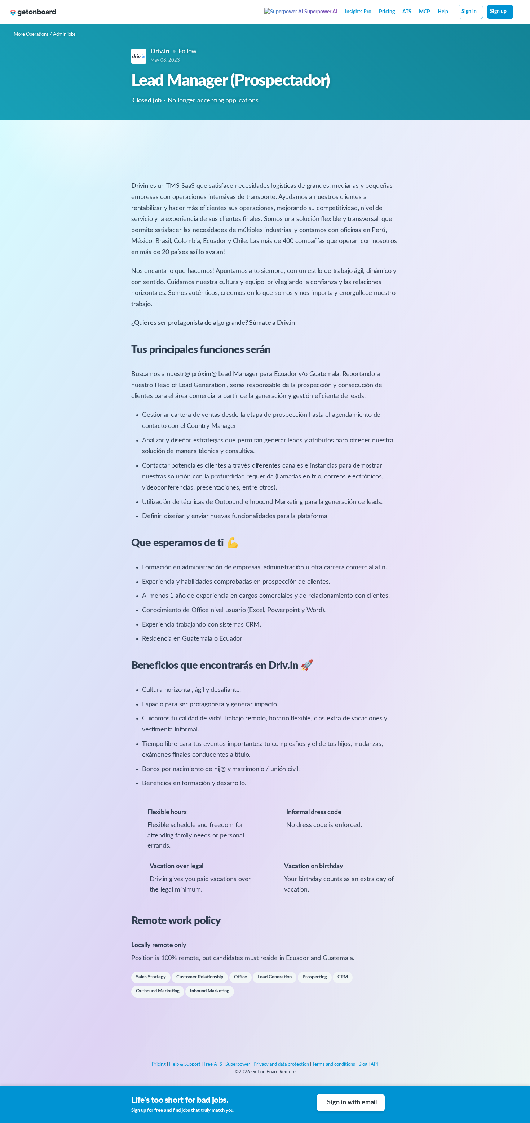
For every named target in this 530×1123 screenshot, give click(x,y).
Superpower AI (320, 11)
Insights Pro (358, 11)
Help (443, 11)
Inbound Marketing (209, 991)
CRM (342, 977)
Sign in (469, 11)
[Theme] (517, 12)
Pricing (387, 11)
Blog (362, 1064)
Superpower (237, 1064)
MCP (424, 11)
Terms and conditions (333, 1064)
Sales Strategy (151, 977)
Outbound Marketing (158, 991)
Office (240, 977)
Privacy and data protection (281, 1064)
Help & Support (184, 1064)
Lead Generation (274, 977)
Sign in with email (352, 1102)
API (374, 1064)
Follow (187, 51)
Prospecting (314, 977)
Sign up (498, 11)
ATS (406, 11)
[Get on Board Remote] (33, 12)
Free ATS (213, 1064)
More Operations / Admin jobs (45, 34)
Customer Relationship (199, 977)
